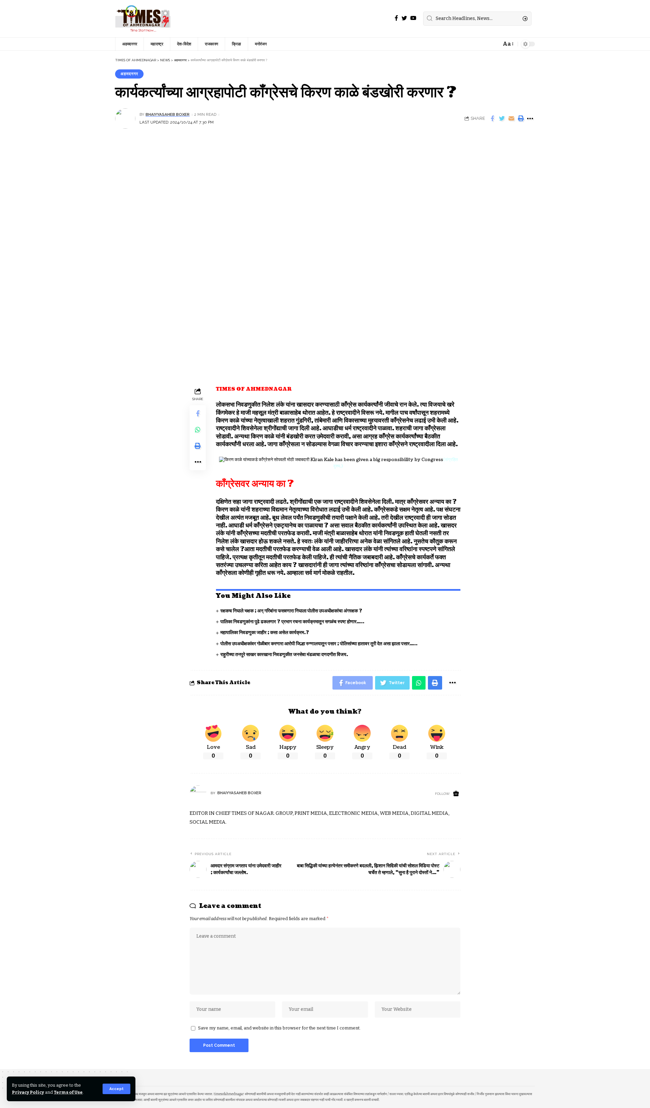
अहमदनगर (129, 73)
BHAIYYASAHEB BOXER (168, 114)
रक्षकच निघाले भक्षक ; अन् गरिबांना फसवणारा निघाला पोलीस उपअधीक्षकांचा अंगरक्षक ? (291, 611)
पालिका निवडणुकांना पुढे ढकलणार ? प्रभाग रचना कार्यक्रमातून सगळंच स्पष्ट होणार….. (292, 621)
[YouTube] (413, 18)
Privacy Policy (28, 1092)
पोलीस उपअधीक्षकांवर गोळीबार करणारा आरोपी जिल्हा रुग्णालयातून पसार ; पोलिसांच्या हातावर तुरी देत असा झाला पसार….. (318, 643)
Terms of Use (68, 1092)
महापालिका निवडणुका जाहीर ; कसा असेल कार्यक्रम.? (264, 632)
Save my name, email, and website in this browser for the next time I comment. (279, 1027)
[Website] (456, 794)
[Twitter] (404, 18)
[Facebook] (396, 18)
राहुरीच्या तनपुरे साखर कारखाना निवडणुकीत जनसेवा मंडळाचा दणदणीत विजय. (284, 654)
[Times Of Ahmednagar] (143, 18)
